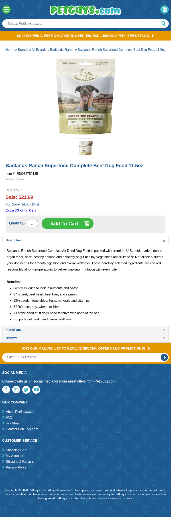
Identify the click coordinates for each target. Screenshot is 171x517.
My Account (14, 456)
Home (9, 49)
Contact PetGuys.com (22, 429)
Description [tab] (14, 240)
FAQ (9, 417)
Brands (23, 49)
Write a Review (15, 179)
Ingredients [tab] (13, 329)
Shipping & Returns (20, 461)
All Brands (39, 49)
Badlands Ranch (62, 49)
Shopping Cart (16, 450)
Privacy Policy (16, 467)
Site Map (12, 423)
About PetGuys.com (20, 411)
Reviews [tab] (11, 338)
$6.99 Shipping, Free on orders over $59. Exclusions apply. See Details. (83, 36)
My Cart (164, 9)
